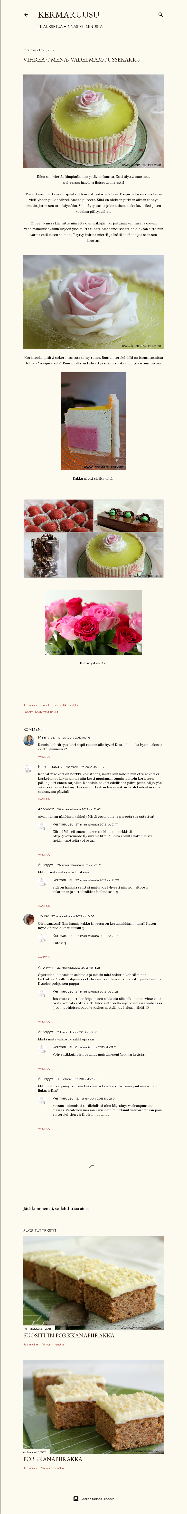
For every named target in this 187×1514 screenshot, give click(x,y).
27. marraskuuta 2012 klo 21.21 (96, 991)
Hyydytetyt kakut (46, 712)
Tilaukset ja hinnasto (60, 26)
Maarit (43, 737)
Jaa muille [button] (30, 705)
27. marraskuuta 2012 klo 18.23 (79, 967)
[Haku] (161, 13)
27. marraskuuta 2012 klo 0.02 (72, 916)
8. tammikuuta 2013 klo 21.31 (95, 1047)
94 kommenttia (52, 1468)
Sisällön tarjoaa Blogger (97, 1499)
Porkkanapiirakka (52, 1459)
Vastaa (44, 756)
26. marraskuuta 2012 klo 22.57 (79, 865)
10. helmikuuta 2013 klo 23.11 (77, 1079)
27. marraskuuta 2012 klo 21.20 (97, 880)
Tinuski (43, 916)
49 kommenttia (52, 1344)
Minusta (94, 26)
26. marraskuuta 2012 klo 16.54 (82, 767)
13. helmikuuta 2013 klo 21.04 (96, 1098)
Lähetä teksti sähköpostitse (60, 705)
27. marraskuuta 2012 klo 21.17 (96, 824)
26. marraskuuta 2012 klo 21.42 (79, 809)
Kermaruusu (69, 14)
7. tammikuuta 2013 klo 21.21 (77, 1032)
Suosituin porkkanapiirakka (68, 1335)
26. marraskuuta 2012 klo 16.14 (72, 737)
